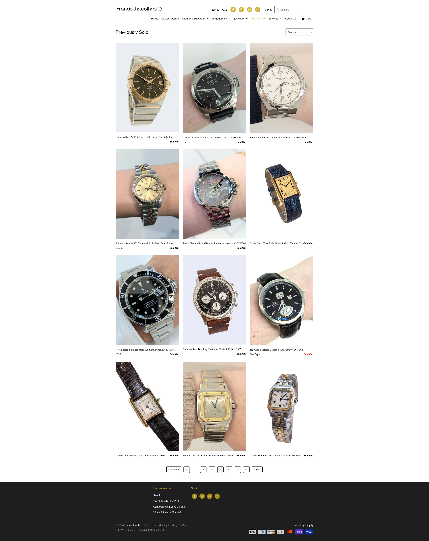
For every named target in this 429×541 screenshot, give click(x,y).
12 (246, 469)
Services (274, 18)
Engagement (220, 18)
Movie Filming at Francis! (167, 512)
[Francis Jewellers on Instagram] (249, 9)
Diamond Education (194, 18)
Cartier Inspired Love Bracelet (169, 506)
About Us (290, 18)
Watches (256, 18)
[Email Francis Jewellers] (257, 9)
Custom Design (170, 18)
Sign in (268, 9)
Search (157, 495)
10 (229, 469)
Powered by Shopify (302, 525)
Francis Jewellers (133, 525)
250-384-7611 (219, 9)
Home (154, 18)
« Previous (173, 469)
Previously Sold (132, 32)
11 (237, 469)
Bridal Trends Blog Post (166, 501)
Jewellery (239, 18)
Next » (257, 469)
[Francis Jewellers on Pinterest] (241, 9)
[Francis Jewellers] (139, 7)
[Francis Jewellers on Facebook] (233, 9)
